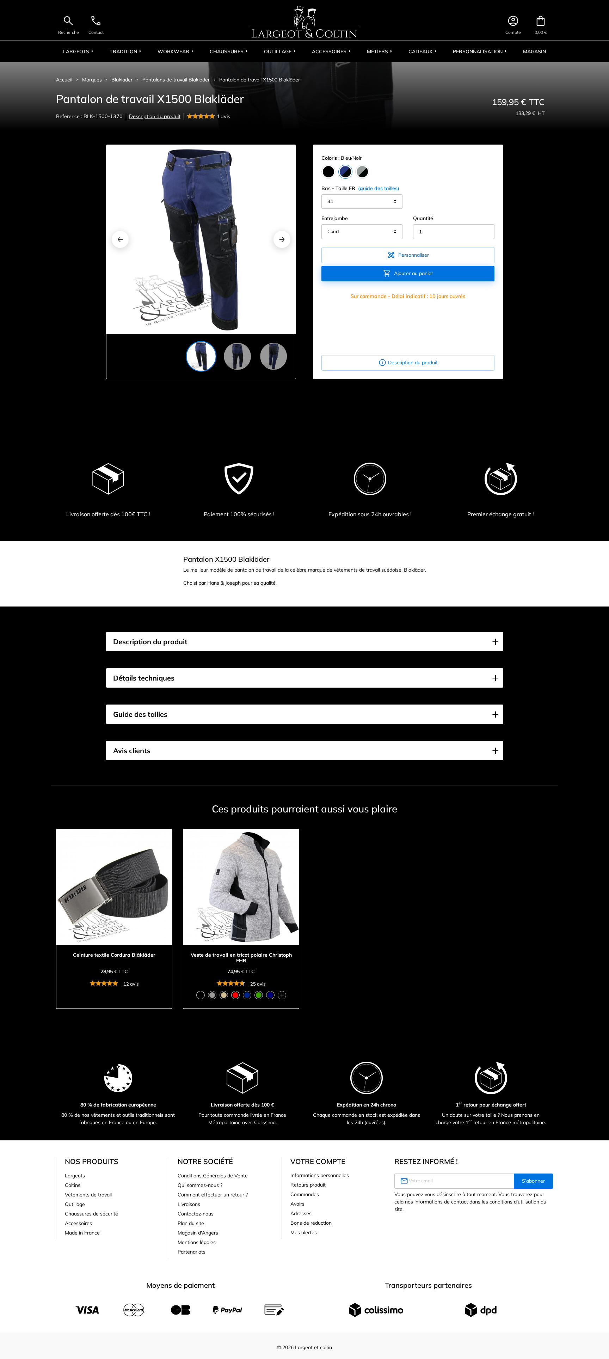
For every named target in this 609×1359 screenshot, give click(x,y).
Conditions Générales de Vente (213, 1175)
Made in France (82, 1233)
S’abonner (533, 1181)
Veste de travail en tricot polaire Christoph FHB (241, 958)
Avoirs (297, 1204)
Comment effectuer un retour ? (213, 1195)
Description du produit (154, 116)
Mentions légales (197, 1242)
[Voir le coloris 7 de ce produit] (270, 995)
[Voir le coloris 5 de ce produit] (247, 995)
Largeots (75, 1175)
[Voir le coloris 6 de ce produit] (258, 995)
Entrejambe (334, 218)
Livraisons (189, 1204)
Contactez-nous (196, 1214)
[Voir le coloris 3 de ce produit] (224, 995)
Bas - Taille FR (360, 188)
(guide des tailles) (378, 188)
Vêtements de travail (88, 1195)
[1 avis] (202, 116)
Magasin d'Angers (198, 1233)
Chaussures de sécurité (91, 1214)
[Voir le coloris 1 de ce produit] (200, 995)
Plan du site (191, 1223)
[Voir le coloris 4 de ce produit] (235, 995)
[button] (304, 642)
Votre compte (317, 1161)
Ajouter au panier (408, 273)
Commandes (304, 1194)
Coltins (72, 1185)
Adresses (301, 1213)
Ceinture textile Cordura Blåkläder (114, 955)
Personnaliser (408, 255)
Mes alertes (303, 1232)
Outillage (75, 1204)
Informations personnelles (319, 1175)
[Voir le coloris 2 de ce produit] (212, 995)
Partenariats (191, 1252)
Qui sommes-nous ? (200, 1185)
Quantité (423, 218)
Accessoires (78, 1223)
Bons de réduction (311, 1223)
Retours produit (308, 1185)
